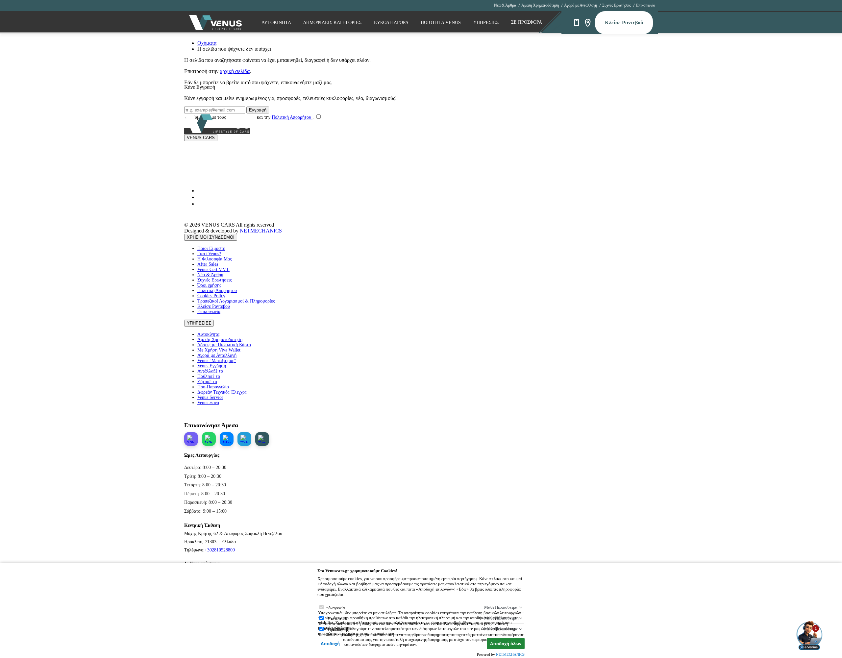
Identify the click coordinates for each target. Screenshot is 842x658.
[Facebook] (200, 204)
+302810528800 (220, 550)
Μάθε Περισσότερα (500, 607)
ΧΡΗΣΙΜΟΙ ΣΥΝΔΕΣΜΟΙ (211, 237)
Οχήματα (206, 43)
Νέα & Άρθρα (505, 5)
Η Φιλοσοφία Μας (214, 258)
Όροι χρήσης (209, 285)
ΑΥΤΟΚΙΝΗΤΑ (276, 22)
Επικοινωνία (645, 5)
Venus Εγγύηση (211, 365)
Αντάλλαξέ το (210, 371)
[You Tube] (200, 190)
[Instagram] (200, 197)
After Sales (207, 264)
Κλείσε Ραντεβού (624, 22)
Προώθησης (338, 629)
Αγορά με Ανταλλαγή (580, 5)
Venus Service (210, 397)
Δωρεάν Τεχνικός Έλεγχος (222, 392)
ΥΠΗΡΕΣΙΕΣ (199, 323)
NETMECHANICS (261, 230)
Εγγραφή (257, 110)
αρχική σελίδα (235, 71)
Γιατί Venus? (209, 253)
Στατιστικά (337, 618)
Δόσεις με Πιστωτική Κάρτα (224, 344)
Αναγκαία (336, 607)
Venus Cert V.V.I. (213, 269)
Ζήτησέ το (207, 381)
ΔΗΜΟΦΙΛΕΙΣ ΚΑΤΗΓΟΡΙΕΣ (333, 22)
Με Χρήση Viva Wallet (218, 350)
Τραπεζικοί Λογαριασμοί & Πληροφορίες (236, 301)
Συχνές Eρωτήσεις (616, 5)
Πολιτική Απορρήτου (292, 117)
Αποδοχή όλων (505, 643)
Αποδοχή (330, 643)
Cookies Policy (211, 295)
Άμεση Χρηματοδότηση (540, 5)
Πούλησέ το (208, 376)
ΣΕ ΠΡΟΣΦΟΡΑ (526, 22)
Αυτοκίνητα (208, 334)
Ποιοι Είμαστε (211, 248)
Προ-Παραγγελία (213, 386)
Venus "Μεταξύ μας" (216, 360)
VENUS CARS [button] (201, 137)
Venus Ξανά (208, 402)
